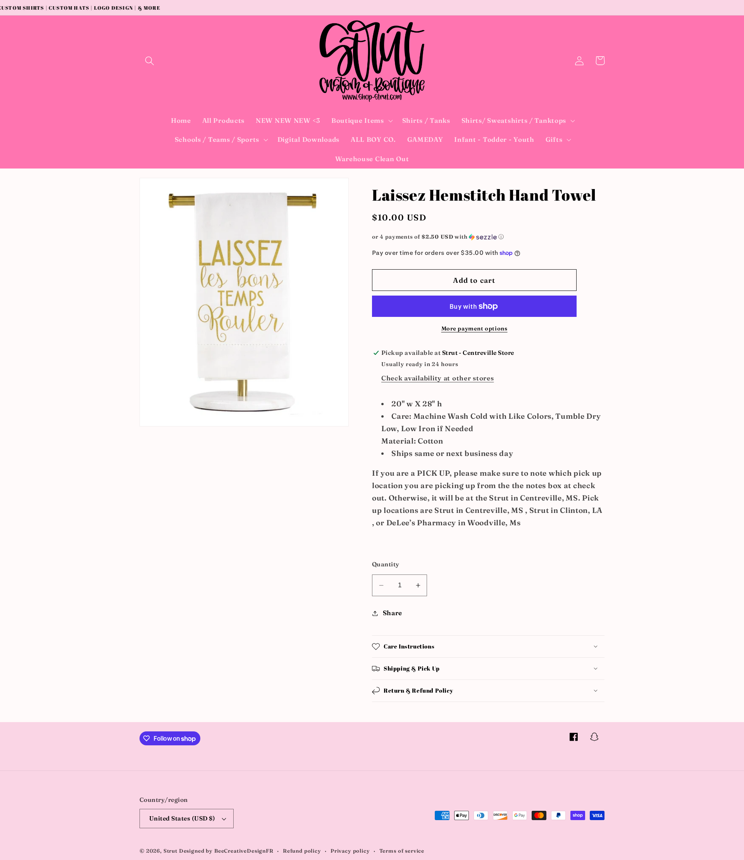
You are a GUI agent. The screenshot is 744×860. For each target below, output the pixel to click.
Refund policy (302, 851)
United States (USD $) (182, 818)
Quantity (386, 564)
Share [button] (392, 613)
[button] (150, 60)
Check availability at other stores (437, 378)
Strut (170, 851)
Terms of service (401, 851)
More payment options (474, 328)
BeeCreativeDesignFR (244, 851)
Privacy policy (350, 851)
